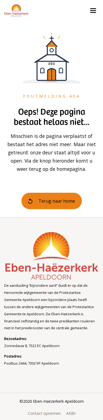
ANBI (71, 413)
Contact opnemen (44, 413)
